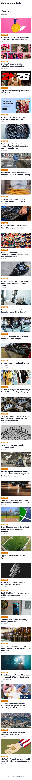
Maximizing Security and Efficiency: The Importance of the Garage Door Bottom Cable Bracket (15, 474)
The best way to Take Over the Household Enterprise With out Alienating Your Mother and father (14, 706)
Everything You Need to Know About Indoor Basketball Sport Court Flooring (15, 529)
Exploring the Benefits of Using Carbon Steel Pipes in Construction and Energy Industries (14, 146)
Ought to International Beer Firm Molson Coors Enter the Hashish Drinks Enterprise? (16, 648)
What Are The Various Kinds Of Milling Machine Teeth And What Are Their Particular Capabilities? (15, 418)
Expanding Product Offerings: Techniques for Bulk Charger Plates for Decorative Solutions (14, 255)
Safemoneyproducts (11, 3)
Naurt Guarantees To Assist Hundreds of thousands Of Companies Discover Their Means (15, 677)
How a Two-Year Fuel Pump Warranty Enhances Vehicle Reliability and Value (15, 283)
